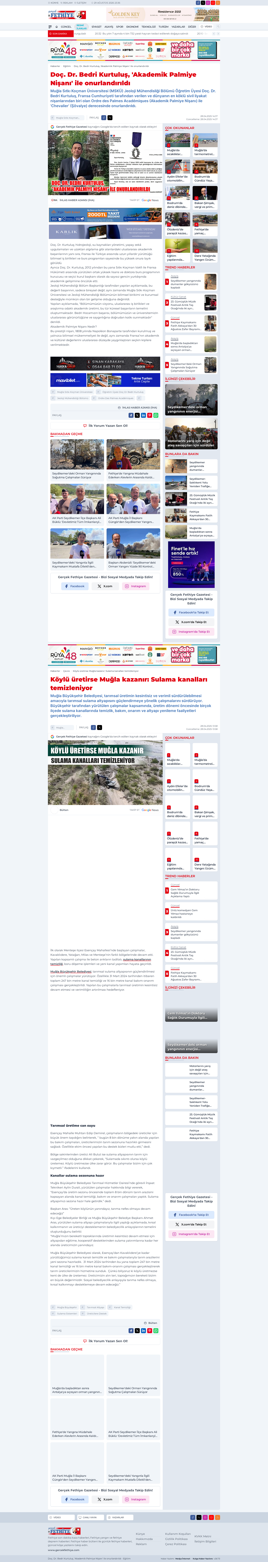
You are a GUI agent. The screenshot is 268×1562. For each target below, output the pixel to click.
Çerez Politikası (176, 1544)
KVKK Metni (202, 1536)
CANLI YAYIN (89, 1517)
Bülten (64, 810)
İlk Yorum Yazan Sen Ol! (108, 426)
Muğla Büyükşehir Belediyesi (70, 971)
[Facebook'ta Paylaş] (103, 117)
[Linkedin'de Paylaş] (143, 415)
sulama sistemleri (67, 1313)
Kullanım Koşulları (178, 1534)
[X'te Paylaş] (109, 117)
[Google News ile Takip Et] (150, 200)
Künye (54, 2)
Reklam (67, 2)
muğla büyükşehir (62, 728)
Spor (119, 26)
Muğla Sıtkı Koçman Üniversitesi (67, 118)
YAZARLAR (118, 1517)
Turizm (163, 26)
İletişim (81, 2)
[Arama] (218, 27)
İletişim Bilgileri (205, 1541)
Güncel (66, 26)
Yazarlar (178, 26)
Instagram (138, 586)
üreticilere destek (97, 1313)
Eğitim (67, 66)
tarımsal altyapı (95, 1307)
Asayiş (109, 26)
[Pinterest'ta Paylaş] (149, 415)
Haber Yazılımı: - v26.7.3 (190, 1558)
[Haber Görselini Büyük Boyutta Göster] (105, 162)
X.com (107, 586)
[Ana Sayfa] (56, 27)
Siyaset (96, 26)
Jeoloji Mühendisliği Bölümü (72, 398)
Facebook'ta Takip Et (194, 612)
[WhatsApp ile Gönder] (155, 415)
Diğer (192, 26)
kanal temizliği (122, 1307)
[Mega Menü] (50, 27)
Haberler (55, 66)
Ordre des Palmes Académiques (115, 398)
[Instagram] (208, 3)
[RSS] (218, 3)
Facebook (77, 586)
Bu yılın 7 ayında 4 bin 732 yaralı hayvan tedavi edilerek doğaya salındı (122, 33)
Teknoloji (149, 26)
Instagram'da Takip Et (194, 631)
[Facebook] (198, 3)
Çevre (66, 671)
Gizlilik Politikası (176, 1539)
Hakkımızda (144, 1539)
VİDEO (208, 26)
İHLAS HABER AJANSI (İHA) (77, 200)
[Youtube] (213, 3)
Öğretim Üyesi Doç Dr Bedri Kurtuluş (123, 392)
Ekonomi (132, 26)
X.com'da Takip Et (194, 622)
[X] (203, 3)
